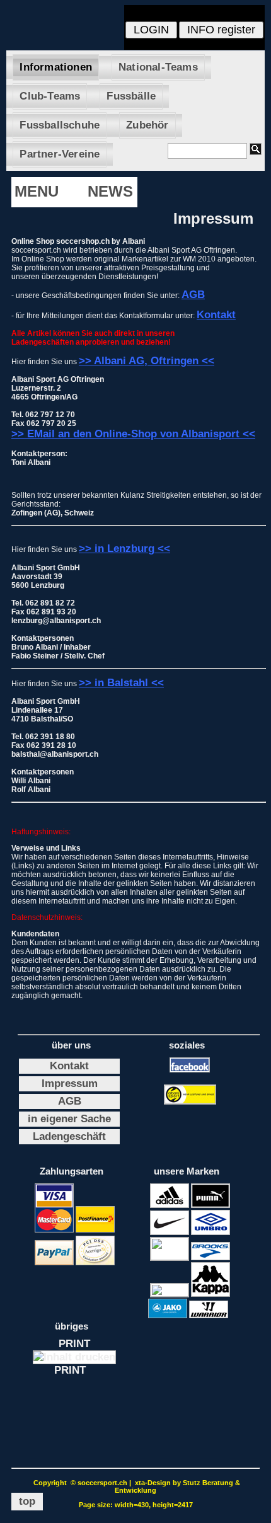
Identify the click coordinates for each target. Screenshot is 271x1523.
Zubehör (147, 125)
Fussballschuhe (60, 125)
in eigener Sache (69, 1119)
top (27, 1501)
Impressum (70, 1083)
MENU (36, 191)
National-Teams (158, 67)
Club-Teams (50, 96)
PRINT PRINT (74, 1357)
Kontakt (69, 1066)
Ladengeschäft (69, 1136)
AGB (69, 1101)
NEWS (110, 191)
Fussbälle (131, 96)
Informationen (56, 67)
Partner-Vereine (60, 154)
